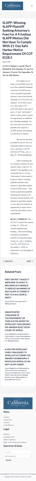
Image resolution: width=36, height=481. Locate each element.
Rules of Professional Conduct (15, 442)
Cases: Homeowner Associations (16, 370)
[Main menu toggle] (32, 6)
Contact (7, 422)
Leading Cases (9, 437)
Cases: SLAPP (9, 301)
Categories (8, 420)
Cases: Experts (10, 336)
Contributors (9, 425)
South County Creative (22, 477)
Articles (6, 417)
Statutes (7, 434)
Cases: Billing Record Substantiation (17, 334)
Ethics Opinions (10, 440)
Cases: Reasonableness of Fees (15, 373)
